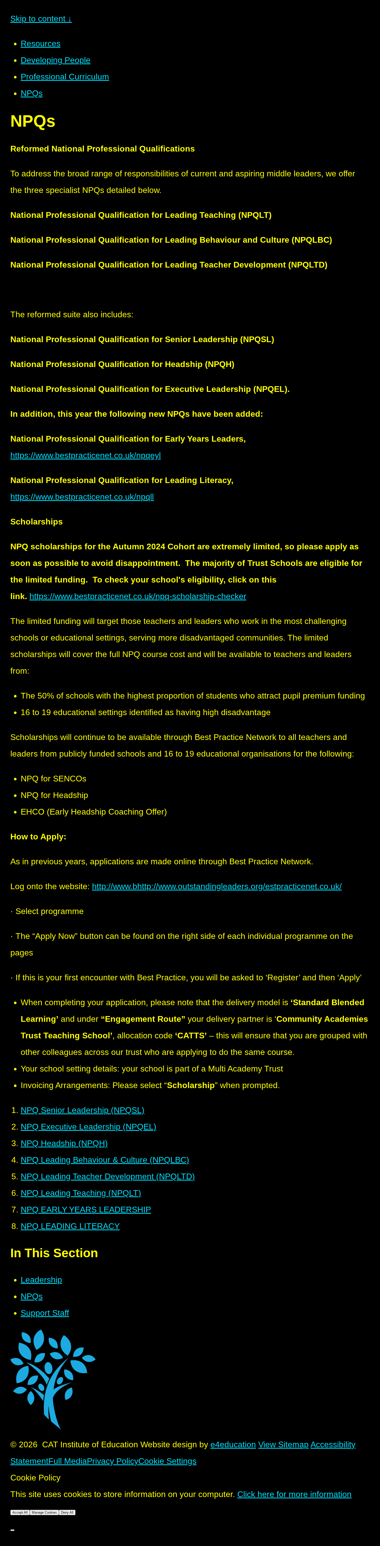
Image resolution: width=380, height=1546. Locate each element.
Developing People (55, 60)
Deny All (67, 1512)
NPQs (32, 93)
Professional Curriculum (65, 76)
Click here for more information (294, 1494)
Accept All (20, 1512)
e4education (233, 1444)
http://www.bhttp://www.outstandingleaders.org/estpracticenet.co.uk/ (217, 886)
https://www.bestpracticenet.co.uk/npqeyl (85, 455)
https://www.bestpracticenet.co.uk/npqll (82, 496)
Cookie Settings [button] (167, 1461)
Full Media (67, 1461)
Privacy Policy (112, 1461)
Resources (40, 43)
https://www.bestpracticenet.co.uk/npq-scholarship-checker (137, 596)
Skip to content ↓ (41, 18)
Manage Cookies (44, 1512)
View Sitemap (283, 1444)
